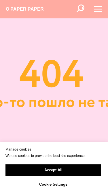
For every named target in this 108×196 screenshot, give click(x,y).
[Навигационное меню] (98, 9)
